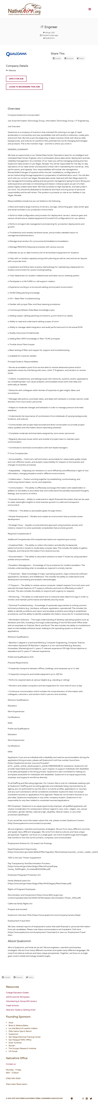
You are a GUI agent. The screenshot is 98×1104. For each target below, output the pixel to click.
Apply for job (16, 79)
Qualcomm (50, 38)
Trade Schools (12, 1005)
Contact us (11, 1064)
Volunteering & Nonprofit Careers (21, 1001)
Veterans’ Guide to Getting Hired (20, 1010)
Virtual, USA (50, 33)
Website (12, 70)
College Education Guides (17, 992)
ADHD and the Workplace (18, 997)
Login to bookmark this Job (24, 87)
